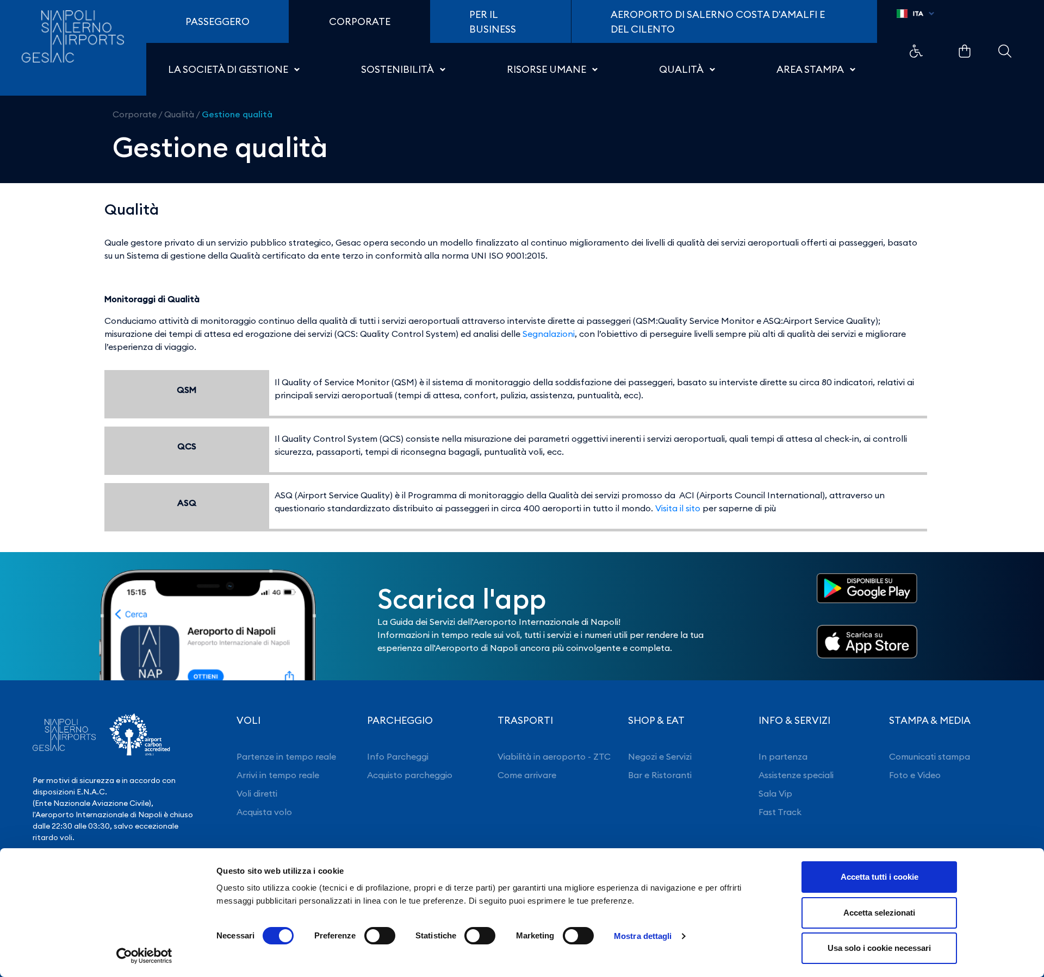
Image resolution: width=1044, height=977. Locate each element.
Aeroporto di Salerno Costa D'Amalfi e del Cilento (718, 21)
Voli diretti (257, 793)
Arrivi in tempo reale (278, 774)
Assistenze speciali (796, 774)
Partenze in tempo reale (286, 756)
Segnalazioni (549, 333)
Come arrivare (527, 774)
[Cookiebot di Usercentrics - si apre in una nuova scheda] (144, 956)
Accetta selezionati (879, 912)
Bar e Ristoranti (660, 774)
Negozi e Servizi (660, 756)
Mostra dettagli (643, 936)
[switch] (379, 935)
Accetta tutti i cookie (879, 876)
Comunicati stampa (929, 756)
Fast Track (780, 811)
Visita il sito (677, 508)
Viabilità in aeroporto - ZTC (554, 756)
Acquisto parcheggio (409, 774)
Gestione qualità (237, 114)
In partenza (783, 756)
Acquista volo (264, 811)
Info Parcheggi (397, 756)
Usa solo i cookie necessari (879, 948)
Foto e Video (915, 774)
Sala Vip (775, 793)
